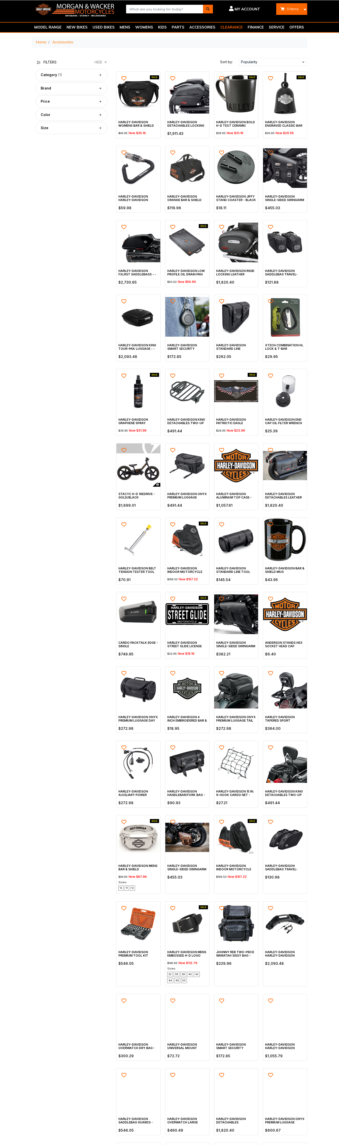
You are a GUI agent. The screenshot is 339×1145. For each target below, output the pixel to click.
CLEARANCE (231, 27)
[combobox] (164, 8)
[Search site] (208, 8)
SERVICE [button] (276, 27)
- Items (291, 8)
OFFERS (296, 27)
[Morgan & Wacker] (75, 8)
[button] (240, 9)
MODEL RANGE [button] (48, 27)
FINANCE (256, 27)
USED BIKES (104, 27)
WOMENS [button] (144, 27)
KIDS (162, 27)
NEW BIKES (77, 27)
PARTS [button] (178, 27)
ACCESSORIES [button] (202, 27)
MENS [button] (125, 27)
